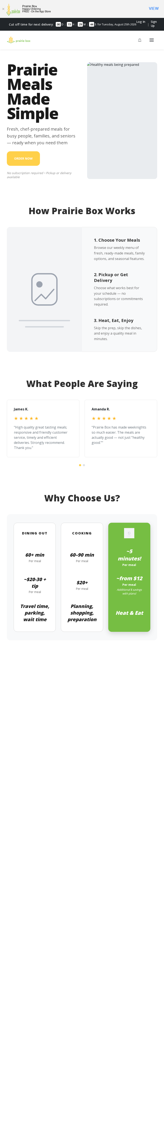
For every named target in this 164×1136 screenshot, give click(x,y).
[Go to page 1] (80, 465)
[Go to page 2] (84, 465)
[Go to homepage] (18, 42)
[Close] (3, 9)
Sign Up (154, 24)
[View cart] (139, 40)
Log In (140, 22)
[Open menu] (151, 40)
